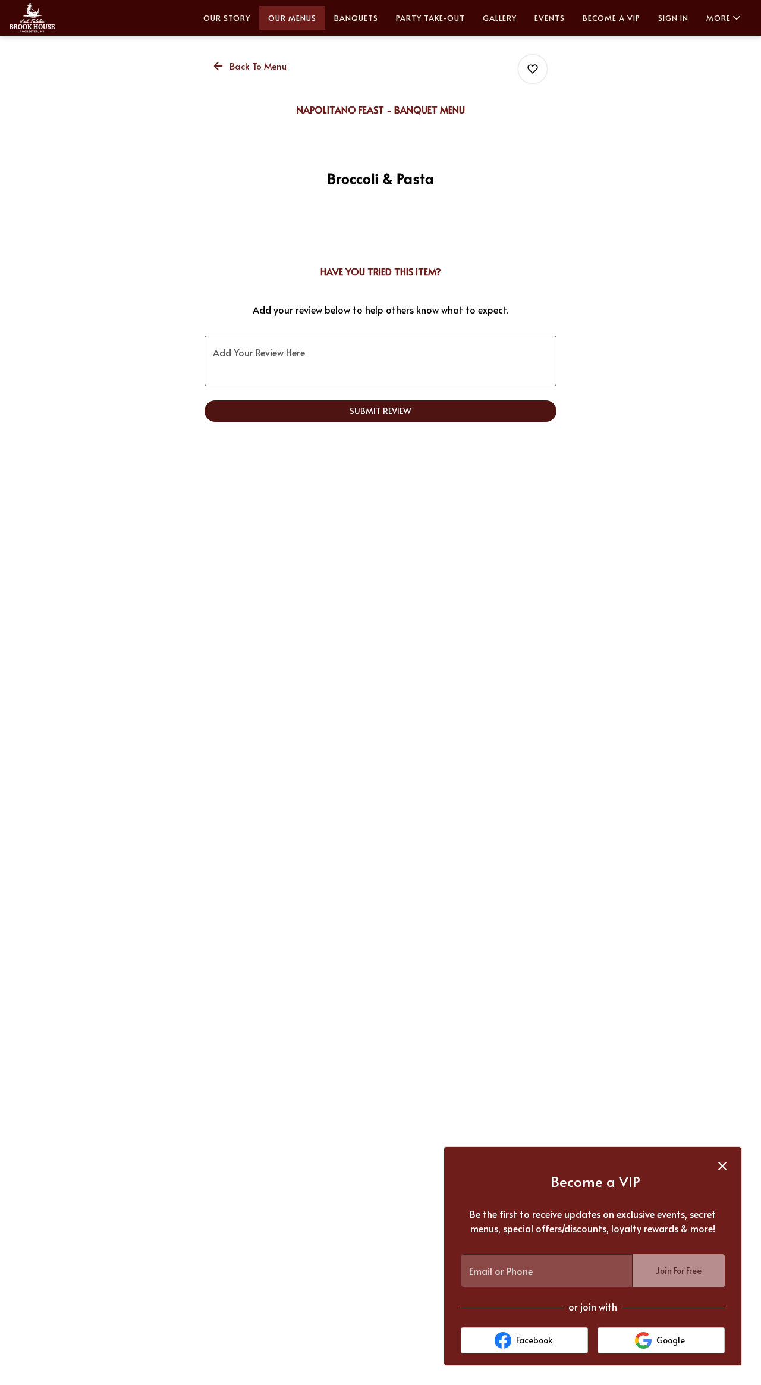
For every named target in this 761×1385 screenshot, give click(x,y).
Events (549, 17)
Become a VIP (611, 17)
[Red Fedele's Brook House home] (63, 18)
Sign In (673, 17)
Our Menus (292, 17)
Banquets (356, 17)
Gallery (500, 17)
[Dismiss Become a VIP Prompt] (722, 1166)
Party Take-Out (430, 17)
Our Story (226, 17)
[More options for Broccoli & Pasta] (532, 69)
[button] (724, 18)
